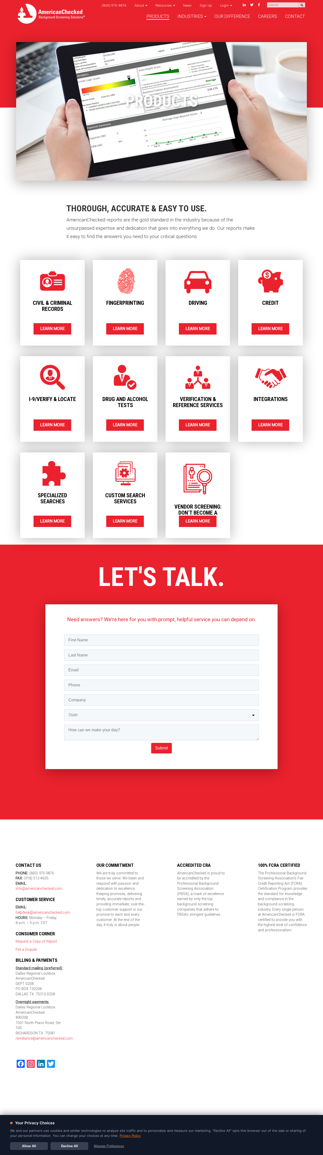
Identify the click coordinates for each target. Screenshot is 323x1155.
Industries (190, 16)
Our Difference (232, 16)
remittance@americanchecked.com (44, 1038)
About (139, 5)
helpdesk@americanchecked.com (43, 912)
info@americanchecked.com (39, 888)
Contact (295, 16)
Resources (164, 5)
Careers (267, 16)
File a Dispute (26, 949)
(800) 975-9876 (113, 5)
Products (157, 16)
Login (225, 5)
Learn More (52, 328)
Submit (161, 748)
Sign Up (206, 5)
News (187, 5)
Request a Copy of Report (36, 941)
